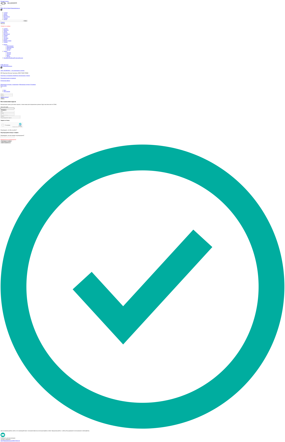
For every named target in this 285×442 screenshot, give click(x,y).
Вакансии (6, 30)
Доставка (6, 38)
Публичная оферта (5, 80)
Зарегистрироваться (5, 142)
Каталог (3, 1)
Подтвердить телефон (6, 141)
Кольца (5, 44)
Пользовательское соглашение (8, 78)
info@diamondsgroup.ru (14, 8)
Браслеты (8, 58)
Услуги (5, 19)
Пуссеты (9, 52)
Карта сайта (4, 85)
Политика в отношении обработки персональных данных (15, 75)
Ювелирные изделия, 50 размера (27, 84)
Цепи (5, 58)
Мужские (9, 48)
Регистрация (7, 91)
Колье (12, 58)
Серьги (5, 51)
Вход (5, 90)
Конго (8, 55)
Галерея (5, 42)
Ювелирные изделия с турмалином (9, 84)
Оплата (5, 39)
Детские (9, 54)
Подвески (16, 58)
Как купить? (7, 16)
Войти (2, 98)
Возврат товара (7, 40)
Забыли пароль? (5, 97)
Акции (5, 14)
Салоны (7, 1)
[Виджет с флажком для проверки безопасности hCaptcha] (12, 125)
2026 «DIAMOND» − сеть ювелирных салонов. (13, 70)
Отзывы (6, 18)
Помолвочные (10, 47)
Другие (8, 50)
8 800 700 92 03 (4, 8)
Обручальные (10, 46)
